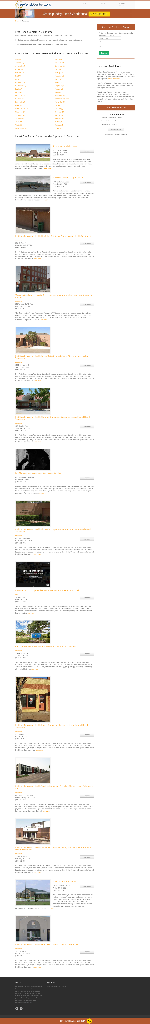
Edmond (59, 69)
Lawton (19, 89)
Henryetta (20, 82)
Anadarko (59, 59)
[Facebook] (21, 1008)
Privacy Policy (28, 1002)
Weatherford (21, 128)
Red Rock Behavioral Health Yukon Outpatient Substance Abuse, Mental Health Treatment (51, 357)
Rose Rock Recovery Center (65, 881)
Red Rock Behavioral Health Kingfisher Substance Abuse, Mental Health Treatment (53, 236)
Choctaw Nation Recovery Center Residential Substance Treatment (45, 646)
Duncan (19, 69)
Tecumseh (20, 118)
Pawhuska (20, 102)
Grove (18, 79)
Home (17, 21)
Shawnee (20, 112)
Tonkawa (59, 118)
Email (16, 240)
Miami (58, 92)
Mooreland (20, 95)
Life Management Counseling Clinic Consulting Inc (38, 473)
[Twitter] (17, 1008)
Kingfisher (59, 86)
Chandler (59, 63)
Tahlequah (20, 115)
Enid (18, 76)
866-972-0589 (116, 129)
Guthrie (58, 79)
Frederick (59, 76)
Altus (18, 59)
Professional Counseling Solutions (68, 177)
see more (47, 168)
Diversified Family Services (65, 146)
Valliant (58, 122)
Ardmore (19, 63)
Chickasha (20, 66)
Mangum (59, 89)
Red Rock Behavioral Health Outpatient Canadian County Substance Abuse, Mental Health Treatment (53, 848)
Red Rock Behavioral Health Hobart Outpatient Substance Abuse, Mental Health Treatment (51, 726)
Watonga (59, 125)
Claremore (60, 66)
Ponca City (60, 102)
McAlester (20, 92)
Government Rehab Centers (56, 986)
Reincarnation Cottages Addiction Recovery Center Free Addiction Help (47, 590)
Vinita (18, 125)
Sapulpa (59, 109)
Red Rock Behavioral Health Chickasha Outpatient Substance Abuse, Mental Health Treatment (53, 530)
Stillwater (59, 112)
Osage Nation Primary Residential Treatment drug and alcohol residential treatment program (53, 296)
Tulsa (18, 122)
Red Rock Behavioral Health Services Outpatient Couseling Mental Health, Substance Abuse (54, 787)
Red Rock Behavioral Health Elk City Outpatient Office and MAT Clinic (46, 944)
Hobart (58, 82)
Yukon (58, 128)
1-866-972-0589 (21, 44)
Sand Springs (21, 109)
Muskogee (59, 95)
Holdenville (20, 86)
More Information (114, 79)
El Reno (19, 73)
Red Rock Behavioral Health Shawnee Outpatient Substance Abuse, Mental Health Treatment (52, 418)
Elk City (59, 73)
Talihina (59, 115)
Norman (19, 99)
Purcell (58, 105)
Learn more (86, 151)
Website (20, 240)
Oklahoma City (62, 99)
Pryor (18, 105)
